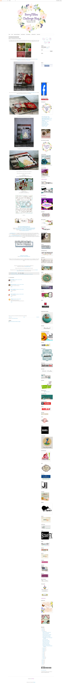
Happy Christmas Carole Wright (46, 636)
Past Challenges (28, 34)
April (43, 655)
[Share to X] (21, 273)
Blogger (34, 682)
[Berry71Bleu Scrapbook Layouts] (44, 95)
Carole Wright (12, 279)
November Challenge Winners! (46, 644)
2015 (42, 630)
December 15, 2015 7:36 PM (20, 284)
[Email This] (19, 273)
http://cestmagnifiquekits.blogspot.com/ (25, 226)
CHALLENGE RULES (27, 266)
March (43, 656)
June (43, 653)
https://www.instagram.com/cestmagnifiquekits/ (25, 229)
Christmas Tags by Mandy (46, 633)
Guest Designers (23, 34)
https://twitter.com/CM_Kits (25, 230)
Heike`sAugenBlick (13, 289)
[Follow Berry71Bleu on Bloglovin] (46, 40)
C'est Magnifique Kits (12, 233)
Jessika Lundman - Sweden (45, 124)
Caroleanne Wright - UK (45, 123)
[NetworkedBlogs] (46, 64)
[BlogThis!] (20, 273)
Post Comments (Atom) (15, 318)
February (44, 657)
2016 (42, 629)
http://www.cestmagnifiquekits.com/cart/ (25, 227)
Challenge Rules (33, 34)
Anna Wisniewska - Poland (45, 121)
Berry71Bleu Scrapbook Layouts (44, 82)
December (44, 631)
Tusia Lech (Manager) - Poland (46, 117)
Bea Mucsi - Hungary (44, 122)
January (44, 658)
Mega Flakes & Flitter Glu (32, 92)
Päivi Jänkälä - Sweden (45, 125)
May (43, 654)
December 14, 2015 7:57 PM (18, 279)
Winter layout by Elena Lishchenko (47, 634)
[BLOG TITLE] (47, 152)
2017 (42, 628)
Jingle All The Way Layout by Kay (47, 632)
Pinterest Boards (22, 270)
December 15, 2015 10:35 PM (19, 289)
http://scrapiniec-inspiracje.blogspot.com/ (24, 256)
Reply (11, 286)
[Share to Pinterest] (23, 273)
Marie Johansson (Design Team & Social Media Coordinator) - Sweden (47, 118)
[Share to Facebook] (22, 273)
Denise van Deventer (13, 284)
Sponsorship (38, 34)
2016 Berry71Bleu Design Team (46, 635)
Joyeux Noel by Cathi (45, 639)
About (12, 34)
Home (9, 34)
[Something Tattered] (47, 391)
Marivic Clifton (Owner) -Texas (45, 116)
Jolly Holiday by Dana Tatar (46, 642)
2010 (42, 664)
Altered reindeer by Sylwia (46, 643)
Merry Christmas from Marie (46, 640)
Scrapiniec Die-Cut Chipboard (24, 255)
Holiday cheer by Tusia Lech (46, 641)
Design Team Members (17, 34)
